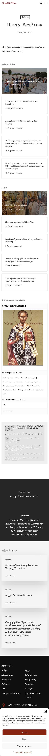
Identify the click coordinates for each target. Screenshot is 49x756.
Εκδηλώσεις (30, 679)
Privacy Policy (28, 752)
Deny (24, 739)
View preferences (24, 746)
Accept (24, 732)
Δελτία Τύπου (31, 674)
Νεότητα (29, 688)
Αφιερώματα (7, 674)
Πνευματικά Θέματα (11, 693)
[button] (45, 711)
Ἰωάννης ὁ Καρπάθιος (24, 390)
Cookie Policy (19, 752)
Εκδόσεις (25, 17)
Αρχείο (28, 670)
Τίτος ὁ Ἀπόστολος (27, 378)
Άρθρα (5, 670)
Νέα (3, 688)
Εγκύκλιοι (6, 679)
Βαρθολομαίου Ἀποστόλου (11, 378)
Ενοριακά (29, 684)
